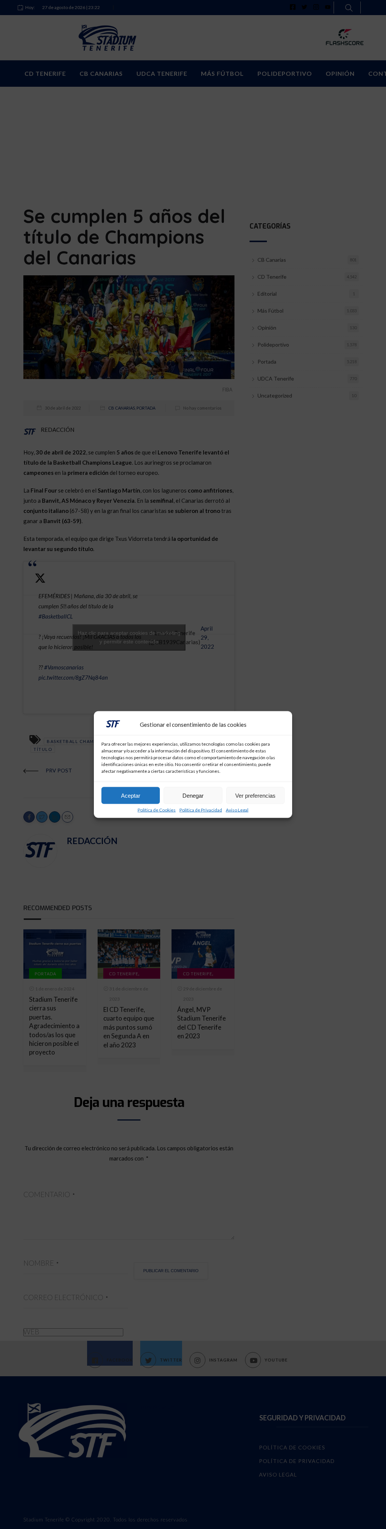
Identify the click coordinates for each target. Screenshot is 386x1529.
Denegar (193, 795)
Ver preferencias (255, 795)
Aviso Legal (237, 810)
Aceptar (130, 795)
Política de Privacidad (200, 810)
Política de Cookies (157, 810)
